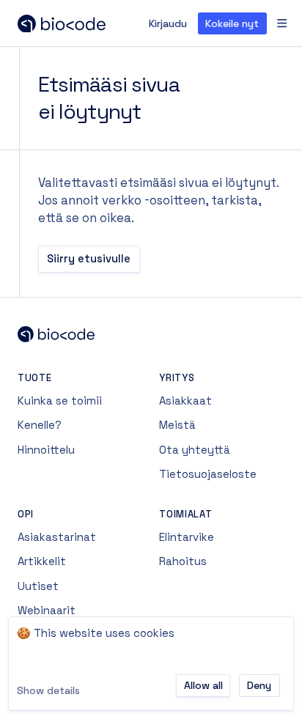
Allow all (203, 685)
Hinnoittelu (46, 450)
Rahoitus (183, 561)
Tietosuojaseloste (208, 474)
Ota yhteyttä (194, 450)
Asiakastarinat (57, 537)
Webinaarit (47, 610)
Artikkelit (42, 561)
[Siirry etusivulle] (83, 23)
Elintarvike (186, 537)
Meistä (177, 425)
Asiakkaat (185, 401)
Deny (259, 685)
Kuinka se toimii (60, 401)
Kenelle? (40, 425)
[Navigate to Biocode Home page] (151, 334)
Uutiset (38, 586)
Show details (48, 690)
